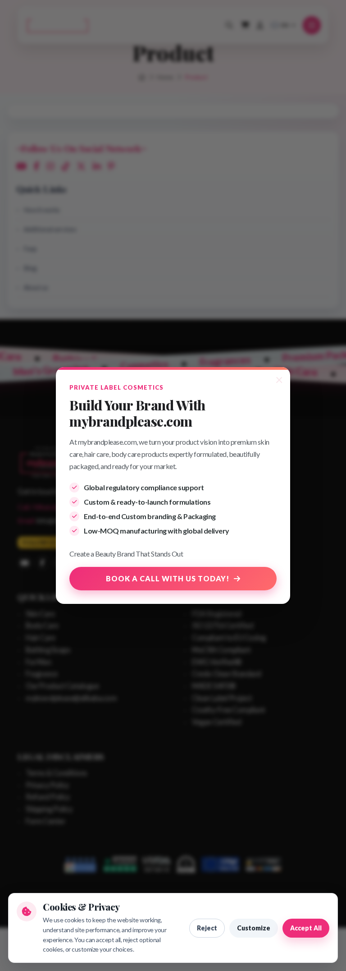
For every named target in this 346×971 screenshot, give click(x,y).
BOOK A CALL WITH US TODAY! (167, 578)
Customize (253, 928)
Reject (207, 928)
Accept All (306, 928)
